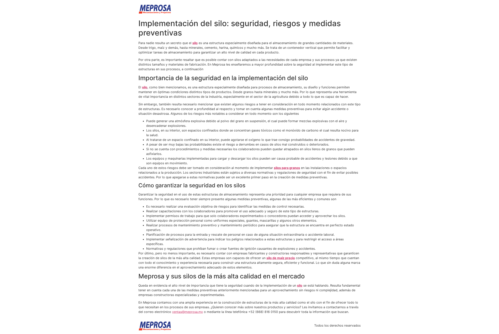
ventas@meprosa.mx (187, 312)
